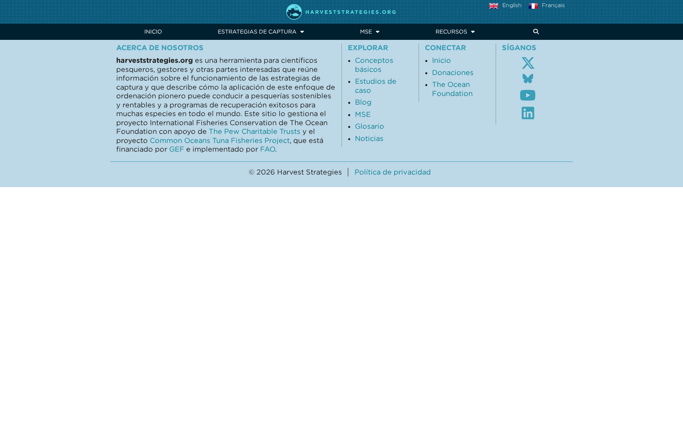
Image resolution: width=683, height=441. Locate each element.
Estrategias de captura (257, 31)
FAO (267, 149)
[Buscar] (534, 32)
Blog (363, 102)
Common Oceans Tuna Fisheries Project (220, 140)
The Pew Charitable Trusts (254, 131)
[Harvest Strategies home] (341, 12)
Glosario (369, 126)
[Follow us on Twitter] (528, 63)
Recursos (451, 31)
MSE (366, 31)
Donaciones (453, 73)
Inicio (153, 31)
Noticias (369, 139)
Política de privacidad (393, 172)
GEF (176, 149)
